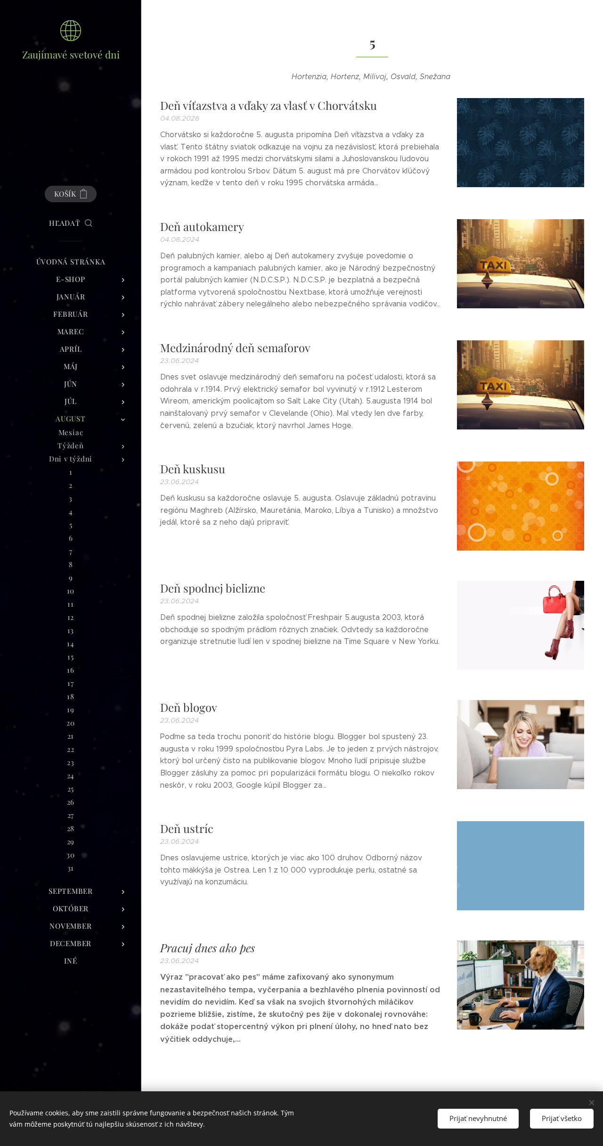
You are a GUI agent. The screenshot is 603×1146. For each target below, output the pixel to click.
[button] (70, 223)
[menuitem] (71, 261)
